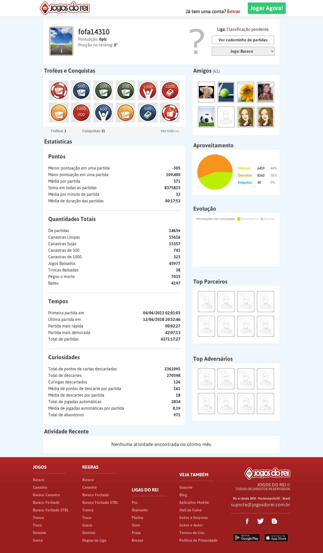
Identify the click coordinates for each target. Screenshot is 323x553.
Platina (137, 517)
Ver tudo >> (170, 131)
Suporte (186, 487)
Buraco (38, 480)
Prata (136, 533)
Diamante (140, 510)
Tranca (38, 517)
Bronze (137, 540)
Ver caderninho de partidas (243, 40)
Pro (135, 502)
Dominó (39, 533)
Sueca (38, 540)
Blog (183, 495)
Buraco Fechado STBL (51, 510)
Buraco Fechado (46, 502)
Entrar (233, 11)
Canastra (40, 487)
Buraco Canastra (46, 495)
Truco (37, 525)
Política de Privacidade (198, 540)
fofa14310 (94, 32)
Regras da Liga (94, 540)
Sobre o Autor (191, 525)
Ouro (136, 525)
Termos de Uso (191, 533)
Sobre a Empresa (193, 517)
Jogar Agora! (266, 8)
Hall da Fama (190, 510)
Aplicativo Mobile (194, 502)
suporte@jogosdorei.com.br (260, 504)
